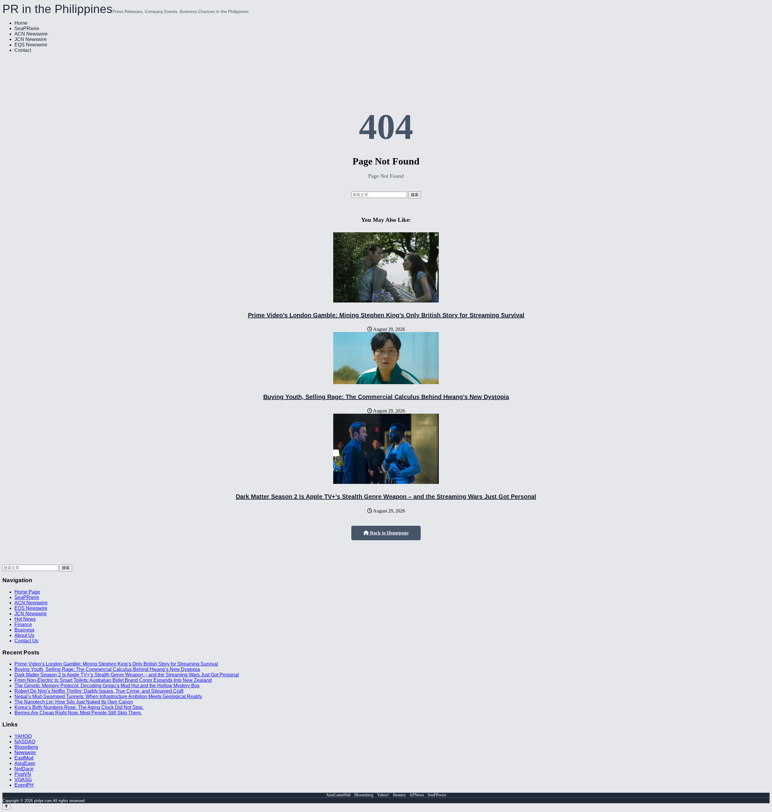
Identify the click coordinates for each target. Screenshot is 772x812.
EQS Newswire (30, 44)
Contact (22, 50)
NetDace (23, 768)
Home (20, 23)
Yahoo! (383, 795)
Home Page (27, 591)
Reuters (399, 795)
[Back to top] (6, 806)
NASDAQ (24, 741)
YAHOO (23, 736)
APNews (416, 795)
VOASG (23, 779)
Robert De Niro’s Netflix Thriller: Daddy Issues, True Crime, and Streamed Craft (98, 691)
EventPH (24, 785)
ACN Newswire (31, 33)
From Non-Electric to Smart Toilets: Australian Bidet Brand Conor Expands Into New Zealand (113, 680)
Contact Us (26, 640)
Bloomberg (26, 747)
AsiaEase (24, 763)
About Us (24, 635)
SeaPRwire (26, 28)
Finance (23, 624)
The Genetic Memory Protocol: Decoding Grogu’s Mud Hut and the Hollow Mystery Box (107, 685)
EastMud (23, 757)
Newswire (25, 752)
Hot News (25, 619)
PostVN (22, 774)
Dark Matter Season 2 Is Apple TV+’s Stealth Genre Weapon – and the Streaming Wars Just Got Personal (386, 496)
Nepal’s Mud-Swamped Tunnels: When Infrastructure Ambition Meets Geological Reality (108, 696)
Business (24, 629)
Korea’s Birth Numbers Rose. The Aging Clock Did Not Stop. (79, 707)
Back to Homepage (389, 532)
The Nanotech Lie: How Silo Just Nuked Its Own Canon (73, 701)
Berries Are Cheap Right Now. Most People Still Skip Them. (78, 712)
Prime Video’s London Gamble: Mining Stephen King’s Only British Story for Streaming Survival (386, 315)
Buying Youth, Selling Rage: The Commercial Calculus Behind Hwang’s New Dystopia (386, 396)
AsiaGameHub (338, 795)
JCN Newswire (30, 39)
